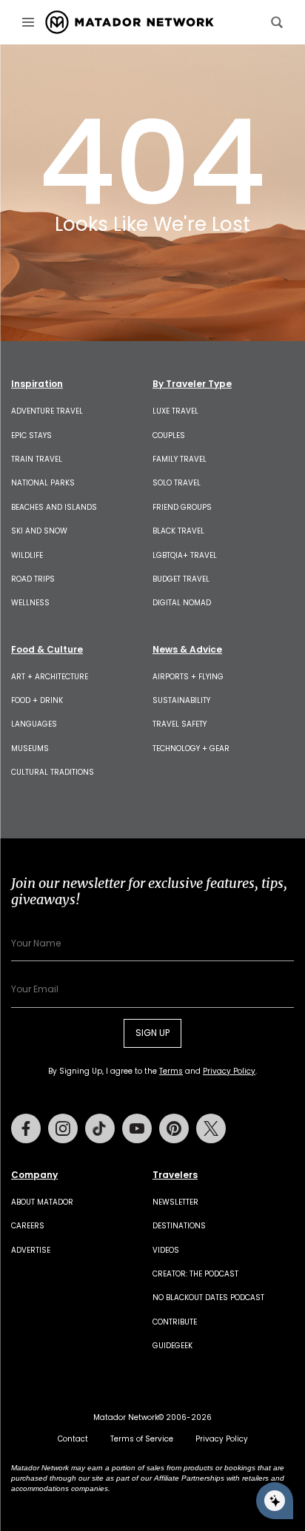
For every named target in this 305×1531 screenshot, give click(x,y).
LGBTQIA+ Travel (184, 555)
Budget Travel (181, 579)
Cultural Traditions (52, 772)
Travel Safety (179, 724)
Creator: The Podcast (195, 1273)
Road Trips (33, 579)
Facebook (26, 1128)
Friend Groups (182, 507)
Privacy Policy (229, 1071)
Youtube (137, 1128)
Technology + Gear (190, 748)
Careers (27, 1225)
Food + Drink (37, 700)
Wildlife (27, 555)
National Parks (43, 482)
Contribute (174, 1322)
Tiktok (100, 1128)
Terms (171, 1071)
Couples (168, 435)
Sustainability (181, 700)
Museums (30, 748)
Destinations (179, 1225)
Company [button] (34, 1175)
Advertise (30, 1250)
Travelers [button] (175, 1175)
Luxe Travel (175, 411)
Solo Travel (176, 482)
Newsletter (175, 1202)
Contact (73, 1438)
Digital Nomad (181, 602)
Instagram (63, 1128)
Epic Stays (31, 435)
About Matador (42, 1202)
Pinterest (174, 1128)
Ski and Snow (39, 530)
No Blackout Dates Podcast (208, 1297)
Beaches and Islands (54, 507)
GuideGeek (172, 1345)
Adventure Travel (47, 411)
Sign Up (152, 1032)
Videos (165, 1250)
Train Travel (36, 459)
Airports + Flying (188, 676)
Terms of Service (141, 1438)
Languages (34, 724)
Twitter (211, 1128)
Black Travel (178, 530)
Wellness (30, 602)
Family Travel (179, 459)
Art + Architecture (49, 676)
